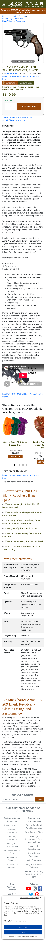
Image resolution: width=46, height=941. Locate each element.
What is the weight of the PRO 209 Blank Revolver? (20, 506)
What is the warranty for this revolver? (24, 541)
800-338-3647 (23, 811)
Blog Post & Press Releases (34, 865)
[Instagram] (34, 889)
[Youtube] (28, 889)
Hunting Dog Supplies (17, 16)
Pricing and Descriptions (12, 844)
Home (4, 16)
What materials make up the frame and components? (22, 514)
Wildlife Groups (34, 860)
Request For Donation (12, 858)
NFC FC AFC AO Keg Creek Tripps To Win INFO (34, 874)
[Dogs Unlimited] (15, 5)
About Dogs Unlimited (12, 888)
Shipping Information (12, 837)
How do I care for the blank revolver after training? (21, 548)
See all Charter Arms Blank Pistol (17, 117)
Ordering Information (12, 830)
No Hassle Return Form (12, 851)
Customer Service (12, 825)
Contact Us (12, 821)
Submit (39, 799)
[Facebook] (40, 889)
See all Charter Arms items (14, 120)
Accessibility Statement (12, 865)
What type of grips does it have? (21, 528)
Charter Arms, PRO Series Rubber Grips (15, 443)
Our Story (12, 894)
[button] (4, 4)
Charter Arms (11, 73)
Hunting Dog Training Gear (12, 19)
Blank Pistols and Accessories (13, 21)
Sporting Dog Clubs (34, 832)
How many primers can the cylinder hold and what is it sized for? (21, 522)
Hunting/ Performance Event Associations (34, 839)
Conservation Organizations (34, 847)
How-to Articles (34, 821)
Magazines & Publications (34, 854)
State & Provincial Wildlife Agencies (34, 826)
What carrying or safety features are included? (21, 535)
